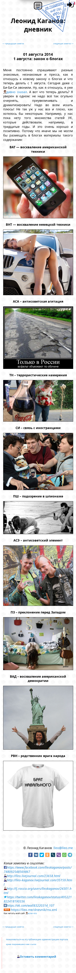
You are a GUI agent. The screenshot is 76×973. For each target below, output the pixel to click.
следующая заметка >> (63, 43)
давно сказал (16, 92)
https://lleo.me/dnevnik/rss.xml (34, 910)
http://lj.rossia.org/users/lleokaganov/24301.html (37, 890)
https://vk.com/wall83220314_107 (30, 905)
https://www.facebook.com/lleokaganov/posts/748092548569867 (38, 869)
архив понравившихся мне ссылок (21, 944)
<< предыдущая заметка (13, 43)
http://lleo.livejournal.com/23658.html (33, 876)
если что (32, 913)
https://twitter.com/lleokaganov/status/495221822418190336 (38, 899)
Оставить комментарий (38, 957)
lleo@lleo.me (63, 848)
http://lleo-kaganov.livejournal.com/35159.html (38, 882)
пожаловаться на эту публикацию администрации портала (37, 939)
